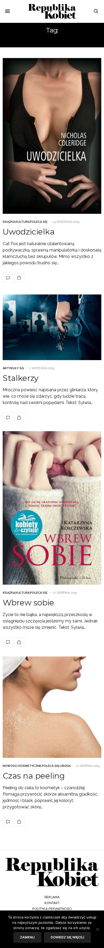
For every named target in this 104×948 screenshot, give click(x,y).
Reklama (52, 897)
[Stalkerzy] (52, 327)
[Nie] (97, 929)
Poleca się (38, 222)
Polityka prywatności (52, 909)
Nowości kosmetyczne (22, 765)
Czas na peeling (34, 776)
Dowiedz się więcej (67, 937)
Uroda (65, 765)
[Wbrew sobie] (52, 508)
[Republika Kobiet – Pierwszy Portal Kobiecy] (52, 11)
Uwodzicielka (29, 232)
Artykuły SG (13, 368)
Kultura (22, 222)
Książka (9, 222)
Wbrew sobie (28, 603)
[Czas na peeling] (52, 707)
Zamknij (27, 937)
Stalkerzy (20, 378)
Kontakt (52, 903)
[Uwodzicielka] (52, 136)
